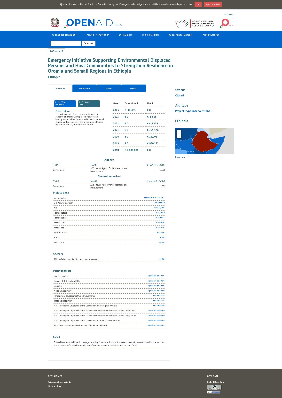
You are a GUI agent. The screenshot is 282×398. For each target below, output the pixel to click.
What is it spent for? (98, 35)
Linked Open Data (215, 382)
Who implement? (150, 35)
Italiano (228, 14)
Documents (84, 88)
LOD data (55, 51)
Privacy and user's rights (59, 382)
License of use (55, 386)
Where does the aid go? (64, 35)
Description (60, 88)
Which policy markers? (181, 35)
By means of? (125, 35)
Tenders (133, 88)
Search (89, 43)
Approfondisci (213, 4)
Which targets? (211, 35)
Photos (109, 88)
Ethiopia (54, 77)
